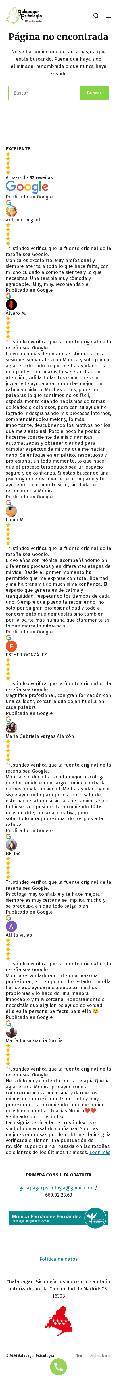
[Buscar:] (41, 94)
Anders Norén (100, 1356)
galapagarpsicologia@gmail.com (56, 1188)
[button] (96, 15)
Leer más (99, 1152)
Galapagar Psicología (36, 1356)
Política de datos (58, 1259)
